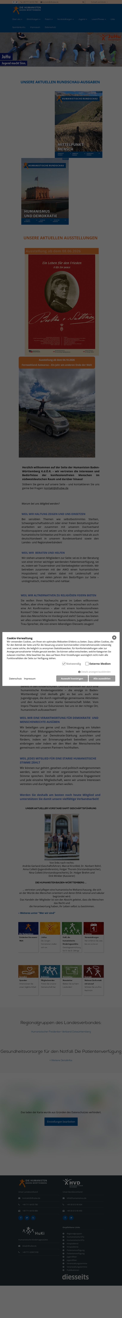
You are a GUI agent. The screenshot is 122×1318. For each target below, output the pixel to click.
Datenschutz (15, 678)
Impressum (30, 678)
